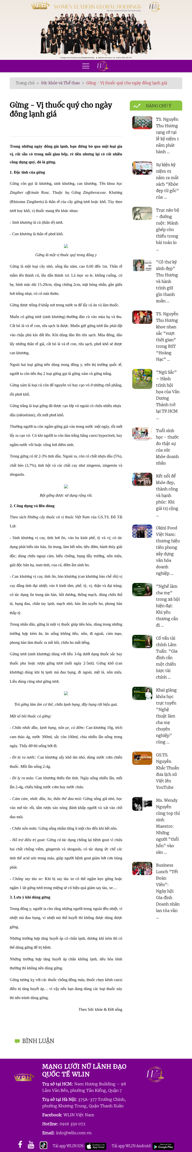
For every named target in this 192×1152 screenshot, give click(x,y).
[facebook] (20, 1145)
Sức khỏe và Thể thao (60, 83)
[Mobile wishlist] (101, 66)
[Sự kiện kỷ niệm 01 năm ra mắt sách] (142, 167)
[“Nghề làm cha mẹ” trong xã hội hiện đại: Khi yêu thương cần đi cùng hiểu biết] (142, 589)
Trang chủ (25, 83)
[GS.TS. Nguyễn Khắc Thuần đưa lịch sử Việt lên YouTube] (142, 757)
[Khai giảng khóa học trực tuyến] (142, 693)
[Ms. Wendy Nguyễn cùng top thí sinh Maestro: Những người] (142, 803)
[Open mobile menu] (86, 66)
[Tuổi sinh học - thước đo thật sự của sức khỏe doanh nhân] (142, 433)
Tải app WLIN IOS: (69, 1146)
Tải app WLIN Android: (132, 1146)
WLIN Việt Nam (79, 1114)
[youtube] (31, 1145)
